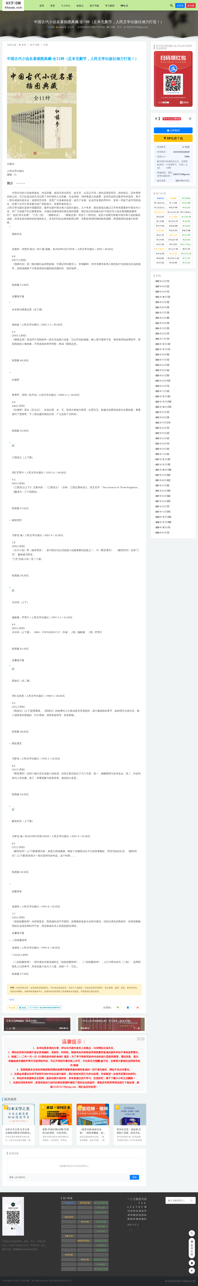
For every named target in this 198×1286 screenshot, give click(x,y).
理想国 (101, 1250)
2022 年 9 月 (160, 412)
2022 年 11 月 (161, 401)
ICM (174, 198)
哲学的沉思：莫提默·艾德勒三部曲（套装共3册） (129, 1132)
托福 (102, 1226)
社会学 (174, 249)
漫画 (187, 240)
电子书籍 (94, 5)
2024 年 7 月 (160, 312)
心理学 (187, 217)
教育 (187, 230)
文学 (72, 27)
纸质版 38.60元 (20, 731)
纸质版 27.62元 (20, 508)
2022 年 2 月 (160, 448)
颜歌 (70, 1269)
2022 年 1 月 (160, 454)
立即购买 (174, 130)
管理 (70, 1255)
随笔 (102, 1264)
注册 (192, 5)
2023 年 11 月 (161, 349)
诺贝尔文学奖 (101, 1259)
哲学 (174, 207)
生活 (174, 244)
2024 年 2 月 (160, 333)
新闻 (102, 1236)
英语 (161, 263)
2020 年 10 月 (161, 527)
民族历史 (101, 1240)
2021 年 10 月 (161, 469)
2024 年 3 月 (160, 328)
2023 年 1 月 (160, 391)
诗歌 (174, 263)
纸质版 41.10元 (20, 649)
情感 (187, 226)
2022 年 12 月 (161, 396)
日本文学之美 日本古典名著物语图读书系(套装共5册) (17, 1132)
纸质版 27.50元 (20, 974)
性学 (161, 226)
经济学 (187, 253)
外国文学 (161, 212)
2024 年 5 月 (160, 323)
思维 (187, 221)
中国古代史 (85, 1207)
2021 (161, 198)
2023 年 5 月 (160, 370)
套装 (12, 1000)
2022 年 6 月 (160, 427)
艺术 (187, 258)
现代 (161, 244)
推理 (174, 230)
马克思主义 (101, 1269)
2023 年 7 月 (160, 359)
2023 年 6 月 (160, 365)
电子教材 (161, 249)
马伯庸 (85, 1269)
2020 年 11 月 (161, 522)
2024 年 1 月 (160, 338)
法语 (85, 1245)
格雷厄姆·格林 (86, 1240)
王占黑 (85, 1250)
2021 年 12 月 (161, 459)
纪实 (174, 253)
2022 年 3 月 (160, 443)
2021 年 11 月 (161, 464)
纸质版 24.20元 (20, 575)
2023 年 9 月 (160, 354)
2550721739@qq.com (137, 27)
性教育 (101, 1222)
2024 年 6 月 (160, 317)
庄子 (102, 1217)
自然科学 (174, 258)
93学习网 (24, 1281)
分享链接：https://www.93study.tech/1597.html (46, 1007)
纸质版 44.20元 (20, 360)
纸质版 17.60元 (20, 285)
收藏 (13, 1007)
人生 (174, 203)
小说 (174, 217)
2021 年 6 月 (160, 490)
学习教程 (109, 5)
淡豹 (102, 1245)
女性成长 (174, 212)
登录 (52, 5)
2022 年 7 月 (160, 422)
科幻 (187, 249)
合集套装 (62, 27)
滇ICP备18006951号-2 (60, 1281)
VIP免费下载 (174, 138)
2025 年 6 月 (160, 281)
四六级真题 (85, 1212)
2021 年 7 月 (160, 485)
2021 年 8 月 (160, 480)
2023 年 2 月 (160, 385)
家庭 (161, 217)
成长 (161, 230)
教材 (102, 1231)
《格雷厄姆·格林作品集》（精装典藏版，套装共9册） (92, 1132)
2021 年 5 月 (160, 496)
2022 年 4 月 (160, 438)
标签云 (80, 5)
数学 (174, 235)
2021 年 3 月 (160, 501)
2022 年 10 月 (161, 406)
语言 (187, 263)
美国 (161, 258)
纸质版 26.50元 (20, 872)
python (70, 1203)
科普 (161, 253)
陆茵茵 (85, 1264)
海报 (23, 1007)
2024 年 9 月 (160, 302)
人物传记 (161, 203)
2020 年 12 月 (161, 516)
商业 (187, 207)
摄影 (85, 1231)
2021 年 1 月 (160, 511)
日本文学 (69, 1240)
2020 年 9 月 (160, 532)
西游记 (69, 1259)
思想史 (174, 221)
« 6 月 (130, 1230)
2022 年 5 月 (160, 433)
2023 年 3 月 (160, 380)
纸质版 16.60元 (20, 794)
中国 (53, 27)
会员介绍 (192, 1250)
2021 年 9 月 (160, 475)
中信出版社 (101, 1203)
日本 (161, 240)
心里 (161, 221)
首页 (41, 5)
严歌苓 (85, 1203)
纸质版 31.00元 (20, 430)
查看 (186, 146)
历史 (187, 203)
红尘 (85, 1255)
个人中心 (65, 5)
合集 (70, 1212)
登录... (12, 1177)
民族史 (69, 1245)
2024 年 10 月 (161, 296)
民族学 (174, 240)
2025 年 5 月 (160, 286)
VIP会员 (124, 5)
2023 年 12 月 (161, 344)
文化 (85, 1236)
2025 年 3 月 (160, 291)
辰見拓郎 (69, 1264)
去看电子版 (18, 296)
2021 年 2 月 (160, 506)
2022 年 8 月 (160, 417)
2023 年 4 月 (160, 375)
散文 (161, 235)
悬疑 (174, 226)
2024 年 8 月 (160, 307)
